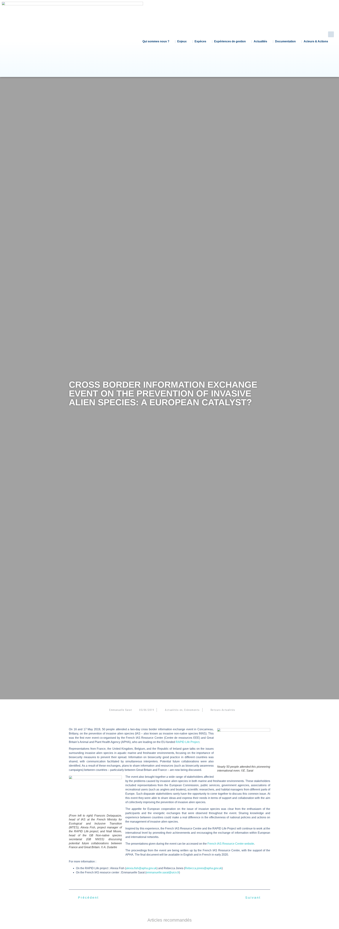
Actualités (260, 41)
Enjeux (182, 41)
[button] (331, 34)
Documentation (285, 41)
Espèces (200, 41)
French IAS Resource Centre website (230, 843)
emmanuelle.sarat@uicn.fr (162, 872)
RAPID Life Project (187, 741)
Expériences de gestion (230, 41)
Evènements (192, 710)
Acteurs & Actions (316, 41)
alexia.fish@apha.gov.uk (141, 868)
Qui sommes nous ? (155, 41)
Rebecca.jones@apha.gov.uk (203, 868)
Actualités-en (174, 710)
